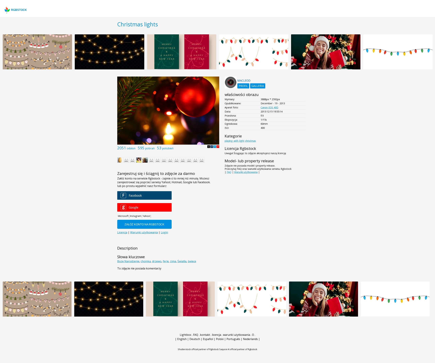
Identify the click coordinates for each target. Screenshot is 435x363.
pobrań (150, 148)
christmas (250, 140)
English (182, 339)
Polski (220, 339)
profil (243, 86)
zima (173, 261)
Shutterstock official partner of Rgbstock (198, 349)
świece (192, 261)
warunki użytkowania (236, 335)
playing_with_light (234, 140)
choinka (146, 261)
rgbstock (19, 10)
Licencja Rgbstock (240, 148)
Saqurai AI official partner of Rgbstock (238, 349)
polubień (167, 148)
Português (233, 339)
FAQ (229, 172)
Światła (181, 261)
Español (208, 339)
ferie (166, 261)
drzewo (156, 261)
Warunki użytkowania (246, 172)
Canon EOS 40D (269, 107)
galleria (257, 86)
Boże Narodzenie (128, 261)
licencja (216, 335)
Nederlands (250, 339)
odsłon (131, 148)
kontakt (205, 335)
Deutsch (194, 339)
